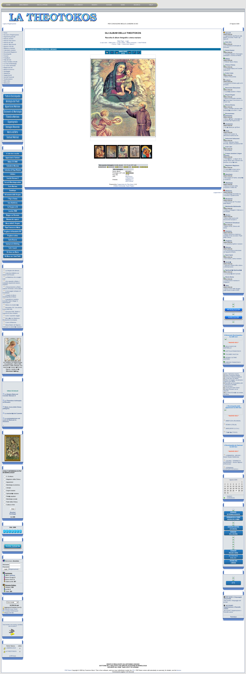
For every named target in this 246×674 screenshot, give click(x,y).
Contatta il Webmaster (11, 611)
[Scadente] (102, 167)
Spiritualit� (237, 270)
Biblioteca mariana (9, 48)
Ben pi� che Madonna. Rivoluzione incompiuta (11, 319)
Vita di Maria (228, 150)
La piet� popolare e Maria (232, 91)
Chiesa (232, 65)
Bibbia (227, 59)
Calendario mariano (10, 50)
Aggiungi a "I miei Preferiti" (129, 180)
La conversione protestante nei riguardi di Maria (232, 251)
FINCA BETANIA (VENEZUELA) (229, 430)
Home (5, 33)
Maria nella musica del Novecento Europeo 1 (230, 218)
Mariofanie (228, 174)
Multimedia (237, 206)
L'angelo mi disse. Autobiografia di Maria (9, 296)
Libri (230, 147)
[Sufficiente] (119, 167)
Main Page (120, 41)
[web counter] (12, 532)
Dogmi (232, 95)
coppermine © (217, 192)
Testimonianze (8, 79)
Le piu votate (121, 42)
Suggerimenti (8, 75)
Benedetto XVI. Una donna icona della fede (12, 308)
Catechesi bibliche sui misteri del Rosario (11, 274)
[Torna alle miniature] (107, 52)
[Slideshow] (116, 52)
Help (118, 44)
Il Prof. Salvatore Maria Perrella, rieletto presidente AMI (233, 142)
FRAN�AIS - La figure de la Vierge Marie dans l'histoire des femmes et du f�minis (233, 160)
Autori (232, 50)
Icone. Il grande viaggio (12, 315)
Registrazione (12, 24)
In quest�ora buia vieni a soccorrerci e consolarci (231, 170)
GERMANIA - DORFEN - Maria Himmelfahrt (232, 469)
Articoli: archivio (8, 38)
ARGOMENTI (23, 5)
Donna (232, 105)
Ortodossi (235, 222)
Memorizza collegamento (129, 177)
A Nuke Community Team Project (123, 186)
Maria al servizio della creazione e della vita (230, 186)
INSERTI (94, 5)
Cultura (227, 80)
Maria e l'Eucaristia (230, 76)
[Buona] (127, 167)
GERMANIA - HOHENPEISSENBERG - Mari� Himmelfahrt (231, 462)
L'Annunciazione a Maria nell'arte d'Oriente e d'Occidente (12, 287)
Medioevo (228, 191)
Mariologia (229, 183)
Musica (227, 215)
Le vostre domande (10, 65)
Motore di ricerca (9, 69)
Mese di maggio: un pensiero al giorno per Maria (233, 380)
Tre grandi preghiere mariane (233, 244)
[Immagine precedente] (134, 52)
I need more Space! (128, 44)
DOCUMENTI (78, 5)
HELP (151, 5)
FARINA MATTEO (230, 360)
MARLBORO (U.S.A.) (232, 421)
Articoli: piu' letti (8, 42)
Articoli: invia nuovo (10, 40)
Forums (6, 56)
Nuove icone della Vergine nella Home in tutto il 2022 (231, 289)
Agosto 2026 (233, 480)
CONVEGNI (231, 498)
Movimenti (228, 198)
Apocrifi (228, 33)
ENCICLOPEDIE (42, 5)
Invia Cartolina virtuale (10, 61)
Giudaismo (229, 124)
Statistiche (7, 73)
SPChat (12, 656)
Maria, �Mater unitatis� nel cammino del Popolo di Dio (232, 119)
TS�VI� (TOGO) (231, 425)
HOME (8, 5)
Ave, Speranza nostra (232, 374)
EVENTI (229, 496)
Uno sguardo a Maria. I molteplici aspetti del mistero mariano (11, 283)
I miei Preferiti (142, 42)
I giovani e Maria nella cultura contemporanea (232, 266)
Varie (227, 285)
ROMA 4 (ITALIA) (231, 418)
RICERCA (137, 5)
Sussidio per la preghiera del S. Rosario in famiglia (233, 383)
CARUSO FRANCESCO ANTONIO (232, 356)
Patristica (228, 231)
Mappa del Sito (9, 612)
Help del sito (7, 60)
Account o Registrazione (11, 35)
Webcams (7, 83)
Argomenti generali (9, 36)
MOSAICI (128, 171)
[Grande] (144, 167)
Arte (230, 42)
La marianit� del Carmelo (232, 274)
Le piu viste (103, 42)
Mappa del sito (8, 67)
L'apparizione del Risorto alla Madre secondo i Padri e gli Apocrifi (232, 37)
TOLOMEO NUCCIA (231, 347)
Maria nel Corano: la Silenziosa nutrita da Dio (230, 134)
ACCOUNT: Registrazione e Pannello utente (232, 604)
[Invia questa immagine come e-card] (129, 52)
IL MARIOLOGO (11, 648)
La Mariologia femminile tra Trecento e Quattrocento (232, 194)
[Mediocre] (110, 167)
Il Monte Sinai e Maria (231, 62)
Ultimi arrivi (112, 42)
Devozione (236, 88)
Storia (231, 277)
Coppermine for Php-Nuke (125, 184)
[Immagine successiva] (139, 52)
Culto (231, 73)
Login (4, 24)
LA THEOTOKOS (11, 651)
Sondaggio (7, 71)
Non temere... (229, 386)
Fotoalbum (7, 58)
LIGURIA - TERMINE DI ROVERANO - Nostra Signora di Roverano (232, 455)
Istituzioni (235, 138)
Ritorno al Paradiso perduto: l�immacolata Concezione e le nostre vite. (233, 100)
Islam (227, 131)
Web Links (7, 81)
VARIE (123, 5)
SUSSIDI (109, 5)
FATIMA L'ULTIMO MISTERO (230, 351)
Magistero (235, 165)
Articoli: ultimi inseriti (10, 44)
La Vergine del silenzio (12, 270)
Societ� (228, 262)
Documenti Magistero (10, 52)
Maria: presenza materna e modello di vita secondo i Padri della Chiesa (232, 235)
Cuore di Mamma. (10, 322)
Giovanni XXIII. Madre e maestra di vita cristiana (11, 312)
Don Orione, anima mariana (232, 258)
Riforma (228, 247)
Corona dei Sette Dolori (232, 387)
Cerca (114, 44)
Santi (231, 255)
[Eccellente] (135, 167)
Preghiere (228, 241)
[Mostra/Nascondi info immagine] (112, 52)
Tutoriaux (233, 617)
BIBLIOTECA (61, 5)
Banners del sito (9, 46)
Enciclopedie (7, 54)
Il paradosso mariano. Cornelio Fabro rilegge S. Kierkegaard (11, 301)
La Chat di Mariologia (10, 63)
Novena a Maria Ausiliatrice (233, 377)
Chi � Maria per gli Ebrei (232, 127)
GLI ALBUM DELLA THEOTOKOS (38, 49)
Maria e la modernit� (12, 305)
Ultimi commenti (131, 42)
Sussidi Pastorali (9, 77)
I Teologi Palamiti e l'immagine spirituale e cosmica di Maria (233, 54)
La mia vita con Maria (231, 378)
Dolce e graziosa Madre (232, 375)
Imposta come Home (10, 609)
